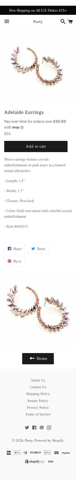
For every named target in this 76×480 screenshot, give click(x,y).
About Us (38, 380)
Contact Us (38, 387)
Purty (38, 21)
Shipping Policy (38, 394)
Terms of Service (38, 414)
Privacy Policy (38, 407)
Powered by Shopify (49, 440)
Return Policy (38, 401)
